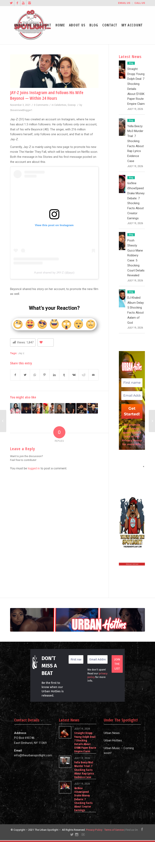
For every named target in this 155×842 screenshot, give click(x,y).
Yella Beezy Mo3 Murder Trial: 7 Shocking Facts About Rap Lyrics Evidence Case (84, 769)
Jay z (21, 353)
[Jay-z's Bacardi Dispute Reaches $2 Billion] (70, 408)
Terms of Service (114, 829)
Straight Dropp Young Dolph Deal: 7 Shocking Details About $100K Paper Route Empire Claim (85, 742)
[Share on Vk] (74, 374)
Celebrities (60, 105)
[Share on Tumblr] (64, 374)
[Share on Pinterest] (44, 374)
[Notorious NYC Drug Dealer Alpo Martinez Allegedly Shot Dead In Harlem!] (3, 421)
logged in (34, 468)
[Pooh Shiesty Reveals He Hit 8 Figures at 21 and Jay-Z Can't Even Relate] (81, 408)
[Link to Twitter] (11, 3)
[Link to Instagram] (29, 3)
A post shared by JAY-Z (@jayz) (54, 272)
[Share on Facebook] (15, 374)
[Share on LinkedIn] (54, 374)
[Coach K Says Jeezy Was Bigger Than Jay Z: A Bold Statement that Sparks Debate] (92, 408)
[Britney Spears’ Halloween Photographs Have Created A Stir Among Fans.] (152, 421)
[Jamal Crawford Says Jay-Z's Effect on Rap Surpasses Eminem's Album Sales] (59, 408)
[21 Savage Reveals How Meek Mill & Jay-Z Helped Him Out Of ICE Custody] (26, 408)
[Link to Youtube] (23, 3)
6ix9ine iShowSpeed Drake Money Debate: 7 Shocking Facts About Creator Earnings (83, 799)
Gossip (72, 105)
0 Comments (41, 105)
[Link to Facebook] (17, 3)
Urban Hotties (113, 740)
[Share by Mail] (93, 374)
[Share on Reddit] (83, 374)
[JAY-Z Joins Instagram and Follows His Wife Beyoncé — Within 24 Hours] (54, 71)
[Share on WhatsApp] (35, 374)
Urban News (112, 733)
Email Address (131, 467)
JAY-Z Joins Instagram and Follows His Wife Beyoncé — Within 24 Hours (46, 95)
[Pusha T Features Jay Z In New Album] (15, 408)
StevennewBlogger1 (21, 110)
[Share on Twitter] (25, 374)
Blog (131, 63)
